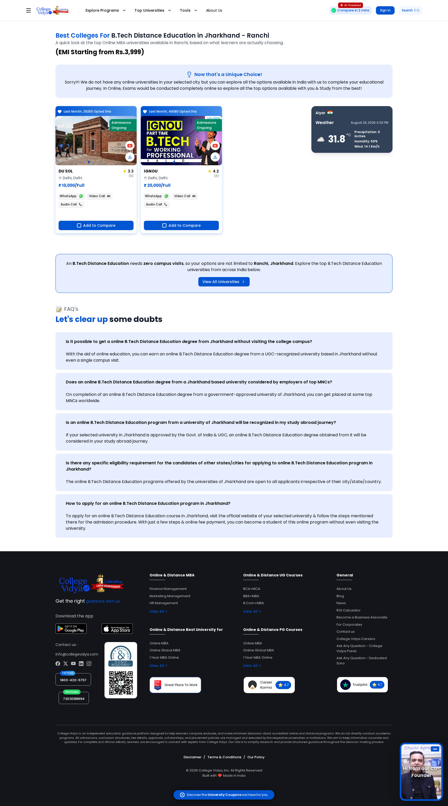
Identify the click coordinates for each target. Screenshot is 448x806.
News (341, 603)
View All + (158, 611)
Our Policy (256, 757)
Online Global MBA (165, 650)
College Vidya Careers (356, 638)
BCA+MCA (251, 588)
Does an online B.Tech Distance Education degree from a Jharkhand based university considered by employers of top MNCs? (199, 382)
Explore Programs (102, 10)
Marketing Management (170, 596)
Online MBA (159, 643)
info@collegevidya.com (76, 654)
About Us (214, 10)
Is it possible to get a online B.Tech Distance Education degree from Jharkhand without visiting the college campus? (189, 342)
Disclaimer (192, 757)
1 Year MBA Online (164, 657)
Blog (340, 596)
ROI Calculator (349, 610)
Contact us (346, 631)
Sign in (385, 10)
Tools (185, 10)
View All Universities (220, 281)
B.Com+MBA (253, 603)
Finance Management (168, 588)
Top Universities (149, 10)
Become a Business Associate (362, 617)
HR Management (164, 603)
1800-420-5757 (73, 680)
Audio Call (69, 204)
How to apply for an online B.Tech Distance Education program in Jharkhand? (148, 503)
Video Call (97, 196)
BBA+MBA (251, 596)
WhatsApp (68, 196)
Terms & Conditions (224, 757)
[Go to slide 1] (89, 162)
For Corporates (349, 624)
